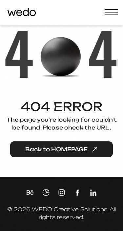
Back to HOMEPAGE (56, 149)
